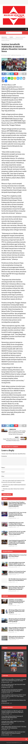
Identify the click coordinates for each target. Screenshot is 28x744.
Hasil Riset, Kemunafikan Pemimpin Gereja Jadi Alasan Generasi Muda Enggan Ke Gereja (17, 602)
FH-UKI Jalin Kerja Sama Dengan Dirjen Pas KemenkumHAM (18, 579)
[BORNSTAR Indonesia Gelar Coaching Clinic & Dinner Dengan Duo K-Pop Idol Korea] (4, 524)
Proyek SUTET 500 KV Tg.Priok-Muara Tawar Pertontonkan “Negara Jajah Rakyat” (17, 533)
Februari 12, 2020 (13, 605)
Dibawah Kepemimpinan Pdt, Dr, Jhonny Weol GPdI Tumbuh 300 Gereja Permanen (13, 732)
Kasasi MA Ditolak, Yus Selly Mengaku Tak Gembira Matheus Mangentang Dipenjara (12, 711)
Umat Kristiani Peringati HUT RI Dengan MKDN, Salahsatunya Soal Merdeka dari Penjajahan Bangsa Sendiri (17, 542)
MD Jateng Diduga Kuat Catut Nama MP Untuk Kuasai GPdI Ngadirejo (17, 611)
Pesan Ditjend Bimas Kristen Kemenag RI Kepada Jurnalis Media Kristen (12, 717)
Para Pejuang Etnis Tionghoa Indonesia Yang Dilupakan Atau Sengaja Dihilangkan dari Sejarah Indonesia (17, 504)
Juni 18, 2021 (5, 729)
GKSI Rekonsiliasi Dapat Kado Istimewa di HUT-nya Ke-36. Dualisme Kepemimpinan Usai (17, 564)
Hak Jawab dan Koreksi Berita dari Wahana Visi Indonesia (17, 637)
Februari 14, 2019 (13, 590)
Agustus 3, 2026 (13, 527)
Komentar (4, 456)
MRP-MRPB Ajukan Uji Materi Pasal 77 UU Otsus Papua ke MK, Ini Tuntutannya (13, 727)
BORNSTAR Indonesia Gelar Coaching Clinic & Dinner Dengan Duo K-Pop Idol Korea (17, 524)
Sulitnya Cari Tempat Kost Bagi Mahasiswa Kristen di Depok (17, 572)
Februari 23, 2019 (6, 713)
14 (19, 614)
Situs (2, 476)
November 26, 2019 (6, 719)
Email (3, 471)
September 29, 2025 (13, 614)
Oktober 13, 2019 (7, 55)
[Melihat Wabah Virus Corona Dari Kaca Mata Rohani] (4, 556)
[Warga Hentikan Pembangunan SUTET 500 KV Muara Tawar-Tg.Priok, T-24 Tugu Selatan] (4, 629)
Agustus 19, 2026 (13, 508)
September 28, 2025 (13, 623)
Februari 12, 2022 (6, 734)
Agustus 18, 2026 (13, 518)
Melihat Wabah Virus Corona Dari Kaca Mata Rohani (17, 555)
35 (18, 605)
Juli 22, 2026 (12, 535)
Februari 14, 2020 (13, 639)
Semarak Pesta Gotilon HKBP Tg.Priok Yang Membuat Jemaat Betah (12, 722)
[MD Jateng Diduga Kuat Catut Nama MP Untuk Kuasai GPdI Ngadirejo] (4, 611)
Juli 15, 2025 (12, 632)
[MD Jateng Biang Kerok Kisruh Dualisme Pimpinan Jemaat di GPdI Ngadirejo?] (4, 620)
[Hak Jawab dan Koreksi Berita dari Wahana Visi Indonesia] (4, 638)
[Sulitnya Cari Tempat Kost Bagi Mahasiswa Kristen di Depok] (4, 573)
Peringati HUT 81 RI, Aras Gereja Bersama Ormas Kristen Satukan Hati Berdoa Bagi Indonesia (17, 514)
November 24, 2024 (13, 566)
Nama (3, 467)
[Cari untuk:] (14, 32)
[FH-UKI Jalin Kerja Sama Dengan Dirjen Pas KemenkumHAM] (4, 580)
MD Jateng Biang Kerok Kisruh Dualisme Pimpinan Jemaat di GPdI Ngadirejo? (17, 620)
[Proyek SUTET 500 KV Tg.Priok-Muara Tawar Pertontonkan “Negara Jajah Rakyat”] (4, 533)
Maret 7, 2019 (12, 582)
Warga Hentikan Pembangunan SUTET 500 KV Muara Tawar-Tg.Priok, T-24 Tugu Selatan (17, 629)
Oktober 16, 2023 (6, 724)
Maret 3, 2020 (12, 558)
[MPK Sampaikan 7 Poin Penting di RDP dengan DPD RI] (20, 664)
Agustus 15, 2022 (13, 574)
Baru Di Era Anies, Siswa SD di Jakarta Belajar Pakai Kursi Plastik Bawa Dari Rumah (17, 588)
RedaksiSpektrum (17, 55)
